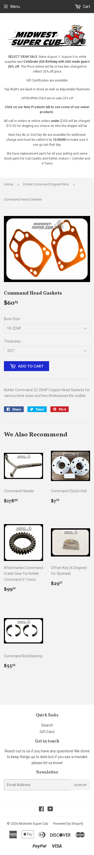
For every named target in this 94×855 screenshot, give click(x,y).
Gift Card (47, 732)
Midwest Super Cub (33, 823)
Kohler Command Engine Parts (46, 184)
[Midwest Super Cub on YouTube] (50, 809)
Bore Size (12, 319)
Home (8, 184)
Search (47, 725)
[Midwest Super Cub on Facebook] (41, 809)
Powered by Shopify (68, 823)
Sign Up (80, 785)
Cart (86, 6)
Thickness (12, 341)
